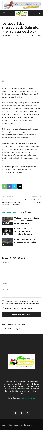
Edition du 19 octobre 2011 (33, 201)
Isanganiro (8, 35)
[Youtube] (27, 413)
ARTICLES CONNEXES (9, 212)
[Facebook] (15, 413)
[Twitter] (21, 413)
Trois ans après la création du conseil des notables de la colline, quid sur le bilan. (26, 220)
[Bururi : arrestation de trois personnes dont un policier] (7, 242)
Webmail (21, 421)
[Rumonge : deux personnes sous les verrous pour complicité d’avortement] (7, 231)
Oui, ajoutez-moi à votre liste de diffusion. (18, 308)
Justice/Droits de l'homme (7, 223)
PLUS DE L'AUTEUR (25, 212)
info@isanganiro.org (27, 398)
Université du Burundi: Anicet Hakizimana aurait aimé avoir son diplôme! (11, 202)
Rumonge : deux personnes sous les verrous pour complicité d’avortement (25, 231)
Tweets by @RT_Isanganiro (12, 328)
